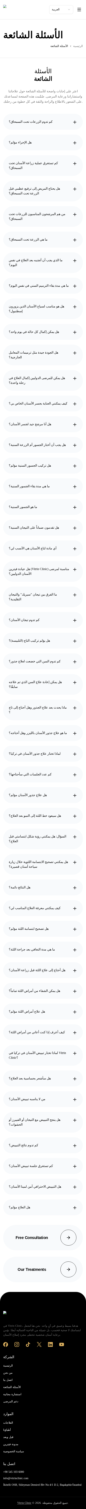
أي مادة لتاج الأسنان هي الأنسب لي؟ (32, 548)
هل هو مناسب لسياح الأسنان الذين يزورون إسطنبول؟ (36, 309)
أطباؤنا (7, 1429)
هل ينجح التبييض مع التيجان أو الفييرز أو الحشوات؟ (34, 1122)
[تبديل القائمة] (79, 9)
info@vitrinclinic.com (15, 1478)
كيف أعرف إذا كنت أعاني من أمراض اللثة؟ (37, 1032)
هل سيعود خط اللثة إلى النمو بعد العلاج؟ (35, 815)
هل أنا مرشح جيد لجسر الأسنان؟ (30, 424)
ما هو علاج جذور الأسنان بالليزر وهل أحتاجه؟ (38, 733)
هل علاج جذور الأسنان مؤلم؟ (28, 795)
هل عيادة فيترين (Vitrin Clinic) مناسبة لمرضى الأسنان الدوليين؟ (39, 571)
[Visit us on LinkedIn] (50, 1344)
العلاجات (8, 1422)
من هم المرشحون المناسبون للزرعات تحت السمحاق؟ (37, 216)
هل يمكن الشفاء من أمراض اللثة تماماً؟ (34, 990)
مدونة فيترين (10, 1444)
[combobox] (61, 9)
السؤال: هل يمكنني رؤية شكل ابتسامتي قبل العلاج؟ (37, 839)
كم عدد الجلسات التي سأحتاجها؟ (30, 774)
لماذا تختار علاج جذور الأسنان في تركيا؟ (35, 753)
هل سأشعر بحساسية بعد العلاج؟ (30, 1078)
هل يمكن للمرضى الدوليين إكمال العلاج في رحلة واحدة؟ (37, 380)
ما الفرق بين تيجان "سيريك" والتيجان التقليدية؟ (33, 597)
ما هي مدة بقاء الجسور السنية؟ (29, 486)
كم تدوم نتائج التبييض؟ (23, 1145)
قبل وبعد (8, 1437)
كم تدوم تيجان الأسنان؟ (24, 620)
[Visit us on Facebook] (5, 1344)
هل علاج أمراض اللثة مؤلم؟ (27, 1011)
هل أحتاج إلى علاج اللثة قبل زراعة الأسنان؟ (37, 970)
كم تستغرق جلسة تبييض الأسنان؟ (31, 1166)
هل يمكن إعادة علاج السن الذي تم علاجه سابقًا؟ (35, 684)
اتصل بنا (8, 1379)
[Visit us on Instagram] (16, 1344)
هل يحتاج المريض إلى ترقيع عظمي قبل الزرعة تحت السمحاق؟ (34, 191)
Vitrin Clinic (24, 1502)
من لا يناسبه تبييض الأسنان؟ (27, 1099)
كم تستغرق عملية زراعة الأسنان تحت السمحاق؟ (33, 165)
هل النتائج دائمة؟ (19, 887)
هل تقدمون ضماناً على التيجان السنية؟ (34, 527)
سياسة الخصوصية (13, 1451)
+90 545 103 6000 (13, 1471)
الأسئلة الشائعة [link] (59, 46)
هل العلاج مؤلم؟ (19, 1207)
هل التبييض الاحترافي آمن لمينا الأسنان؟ (35, 1186)
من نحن (8, 1372)
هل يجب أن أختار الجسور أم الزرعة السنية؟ (37, 444)
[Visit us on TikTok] (28, 1344)
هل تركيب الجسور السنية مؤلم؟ (30, 465)
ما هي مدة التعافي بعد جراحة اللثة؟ (32, 949)
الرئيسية (78, 46)
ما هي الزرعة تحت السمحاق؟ (28, 239)
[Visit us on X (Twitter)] (39, 1344)
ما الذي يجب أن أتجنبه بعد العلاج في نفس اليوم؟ (36, 262)
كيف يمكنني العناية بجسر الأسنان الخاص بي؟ (38, 403)
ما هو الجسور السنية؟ (23, 507)
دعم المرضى (10, 1401)
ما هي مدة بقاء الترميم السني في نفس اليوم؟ (39, 285)
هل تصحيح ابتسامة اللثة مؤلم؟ (29, 928)
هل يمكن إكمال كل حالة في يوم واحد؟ (34, 331)
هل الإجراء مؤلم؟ (20, 142)
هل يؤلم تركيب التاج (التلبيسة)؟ (29, 640)
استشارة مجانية (12, 1394)
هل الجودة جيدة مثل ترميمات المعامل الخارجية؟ (33, 355)
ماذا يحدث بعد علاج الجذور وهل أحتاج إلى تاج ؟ (38, 710)
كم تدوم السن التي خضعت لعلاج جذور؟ (35, 661)
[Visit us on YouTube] (61, 1344)
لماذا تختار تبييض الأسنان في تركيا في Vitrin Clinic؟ (37, 1055)
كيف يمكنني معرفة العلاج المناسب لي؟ (35, 908)
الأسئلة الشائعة (12, 1387)
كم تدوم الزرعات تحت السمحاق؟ (31, 121)
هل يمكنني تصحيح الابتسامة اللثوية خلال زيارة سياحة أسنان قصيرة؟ (38, 864)
